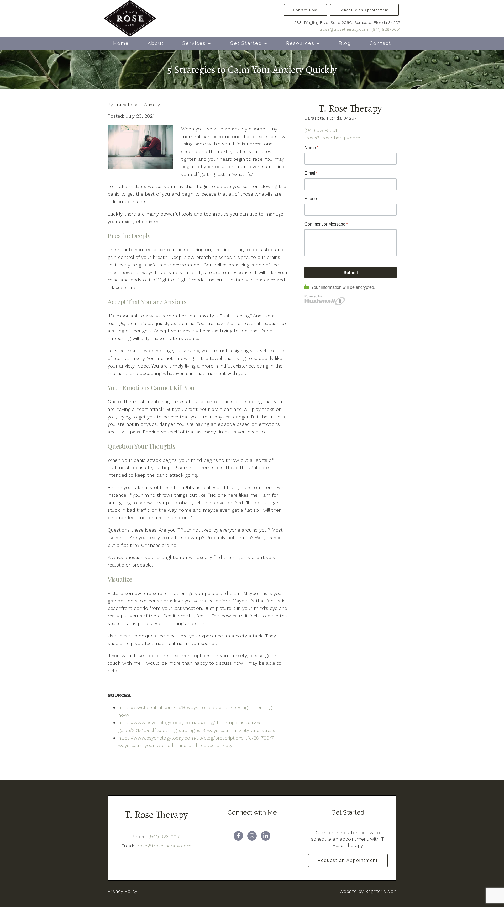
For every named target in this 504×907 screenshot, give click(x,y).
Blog (345, 43)
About (156, 43)
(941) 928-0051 (385, 29)
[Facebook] (238, 836)
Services (194, 43)
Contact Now (305, 10)
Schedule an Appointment (364, 10)
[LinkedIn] (265, 836)
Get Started (246, 43)
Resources (300, 43)
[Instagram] (252, 836)
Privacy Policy (122, 891)
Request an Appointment (348, 860)
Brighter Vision (380, 891)
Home (121, 43)
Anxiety (152, 104)
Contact (380, 43)
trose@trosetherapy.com (343, 29)
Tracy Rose (126, 104)
